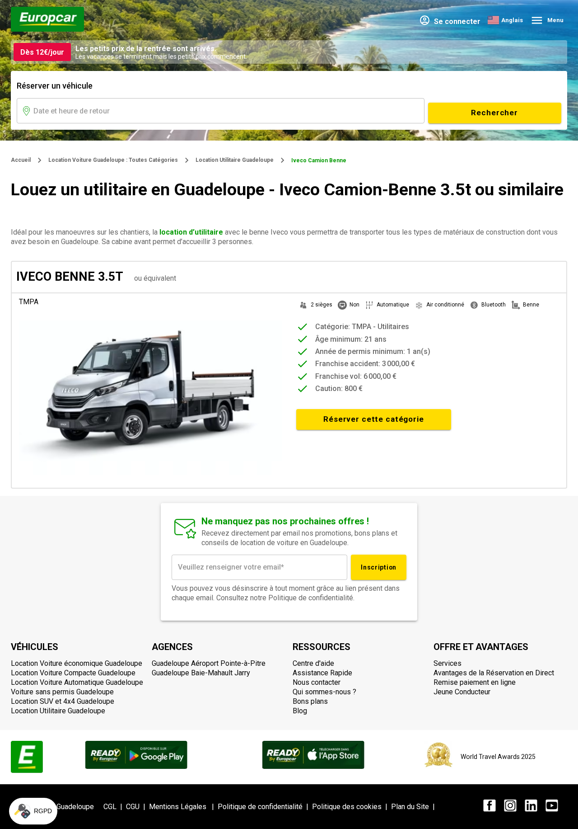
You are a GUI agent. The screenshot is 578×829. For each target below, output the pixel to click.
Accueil (21, 160)
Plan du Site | (414, 806)
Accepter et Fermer (151, 783)
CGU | (137, 806)
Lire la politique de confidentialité (58, 754)
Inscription (378, 567)
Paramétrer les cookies (56, 783)
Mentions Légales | (183, 806)
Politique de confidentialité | (265, 806)
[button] (33, 811)
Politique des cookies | (351, 806)
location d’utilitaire (191, 232)
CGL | (114, 806)
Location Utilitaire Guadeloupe (235, 160)
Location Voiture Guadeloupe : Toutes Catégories (113, 160)
